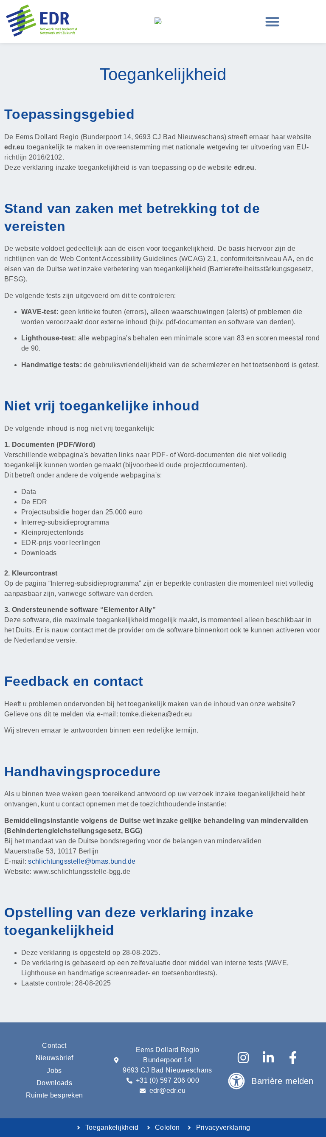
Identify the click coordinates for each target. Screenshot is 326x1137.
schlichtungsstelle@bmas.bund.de (81, 861)
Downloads (54, 1082)
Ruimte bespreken (54, 1095)
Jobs (54, 1070)
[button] (272, 21)
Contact (54, 1045)
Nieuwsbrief (54, 1057)
